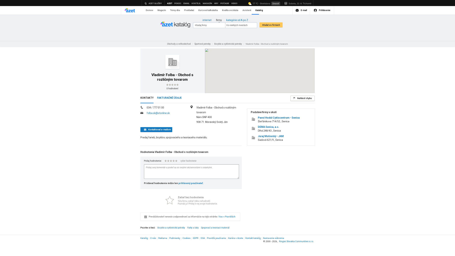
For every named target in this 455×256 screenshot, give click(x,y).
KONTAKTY (147, 97)
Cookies (187, 238)
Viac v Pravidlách (226, 216)
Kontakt (253, 238)
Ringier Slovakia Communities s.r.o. (296, 241)
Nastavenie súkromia (273, 238)
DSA (203, 238)
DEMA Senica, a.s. (268, 127)
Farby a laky (193, 227)
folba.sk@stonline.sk (158, 113)
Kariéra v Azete (235, 238)
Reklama (162, 238)
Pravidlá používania (216, 238)
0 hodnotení (172, 88)
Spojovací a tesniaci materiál (215, 227)
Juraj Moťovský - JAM (271, 136)
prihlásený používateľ (190, 183)
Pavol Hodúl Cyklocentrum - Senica (279, 117)
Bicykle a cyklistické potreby (171, 227)
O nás (153, 238)
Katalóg (144, 238)
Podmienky (174, 238)
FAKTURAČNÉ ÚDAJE (169, 97)
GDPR (195, 238)
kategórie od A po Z (237, 20)
